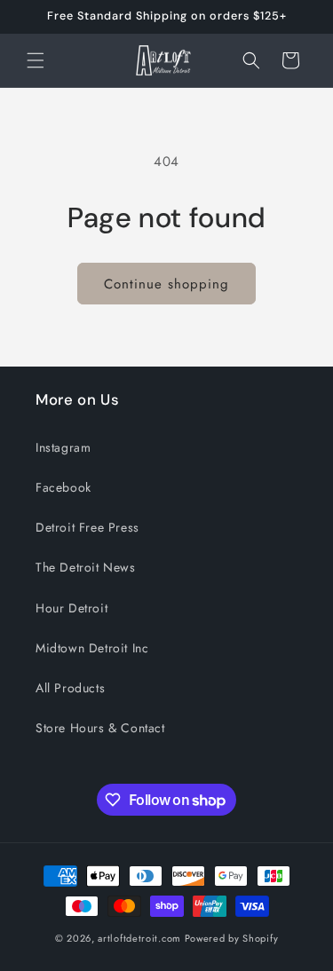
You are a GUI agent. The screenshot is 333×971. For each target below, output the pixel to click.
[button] (35, 60)
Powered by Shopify (232, 938)
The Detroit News (86, 567)
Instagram (63, 447)
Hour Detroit (71, 608)
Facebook (63, 487)
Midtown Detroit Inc (92, 648)
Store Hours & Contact (100, 728)
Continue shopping (166, 284)
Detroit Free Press (87, 527)
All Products (70, 688)
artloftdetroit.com (139, 938)
